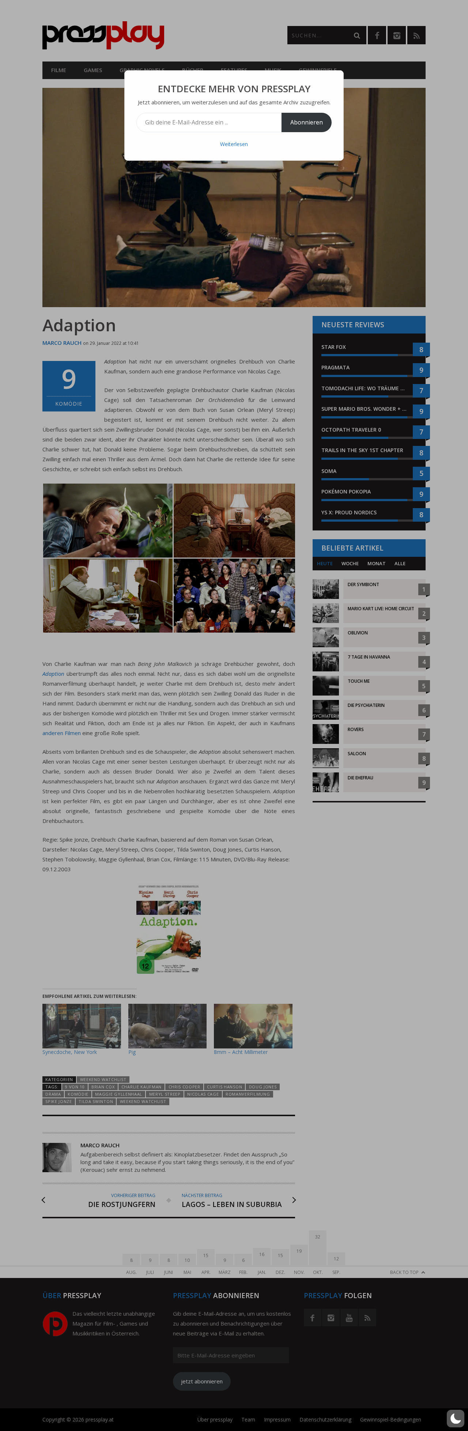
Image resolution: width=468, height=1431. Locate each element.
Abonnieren (306, 122)
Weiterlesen (234, 144)
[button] (455, 1418)
